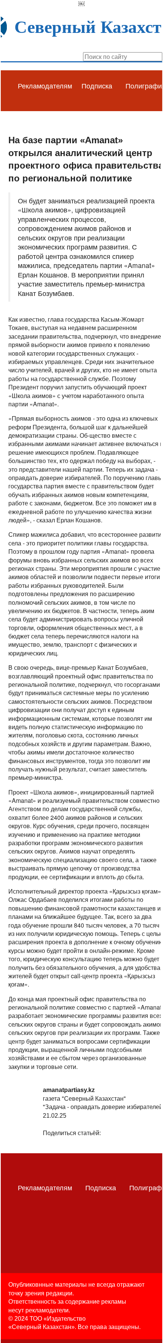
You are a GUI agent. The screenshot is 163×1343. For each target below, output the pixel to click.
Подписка (97, 85)
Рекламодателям (45, 85)
